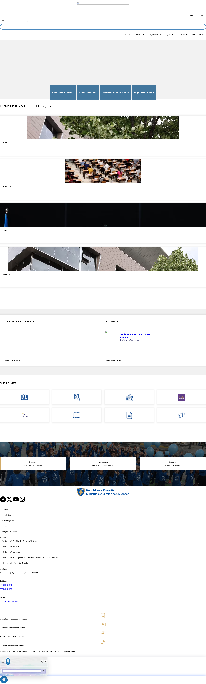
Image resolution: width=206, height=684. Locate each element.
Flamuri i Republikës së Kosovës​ (12, 628)
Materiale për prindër (172, 466)
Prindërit (172, 462)
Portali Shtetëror (8, 515)
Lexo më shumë (12, 360)
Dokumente (196, 35)
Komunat (5, 510)
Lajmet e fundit (12, 106)
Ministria (138, 35)
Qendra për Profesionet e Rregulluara (16, 563)
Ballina (127, 35)
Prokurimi (6, 526)
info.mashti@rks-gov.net (9, 601)
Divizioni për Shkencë (10, 547)
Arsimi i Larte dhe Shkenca (116, 93)
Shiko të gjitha (43, 106)
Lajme (167, 35)
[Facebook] (3, 499)
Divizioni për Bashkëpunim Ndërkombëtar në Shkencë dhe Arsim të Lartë (30, 558)
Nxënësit (32, 462)
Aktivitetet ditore (19, 321)
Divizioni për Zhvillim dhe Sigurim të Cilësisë (19, 541)
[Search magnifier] (203, 27)
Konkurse (181, 35)
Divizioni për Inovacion (11, 552)
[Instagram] (22, 499)
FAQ (191, 15)
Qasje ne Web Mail (9, 531)
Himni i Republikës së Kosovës (12, 645)
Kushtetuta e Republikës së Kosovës (13, 619)
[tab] (63, 92)
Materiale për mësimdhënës (102, 466)
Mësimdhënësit (102, 462)
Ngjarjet (112, 321)
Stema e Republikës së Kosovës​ (12, 637)
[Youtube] (16, 499)
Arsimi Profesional (88, 93)
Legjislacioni (153, 35)
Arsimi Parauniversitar (63, 93)
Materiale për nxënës (33, 465)
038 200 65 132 (6, 589)
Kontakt (201, 15)
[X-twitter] (9, 499)
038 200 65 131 (6, 585)
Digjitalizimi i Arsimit (144, 93)
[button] (15, 21)
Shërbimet (8, 383)
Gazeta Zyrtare (8, 521)
